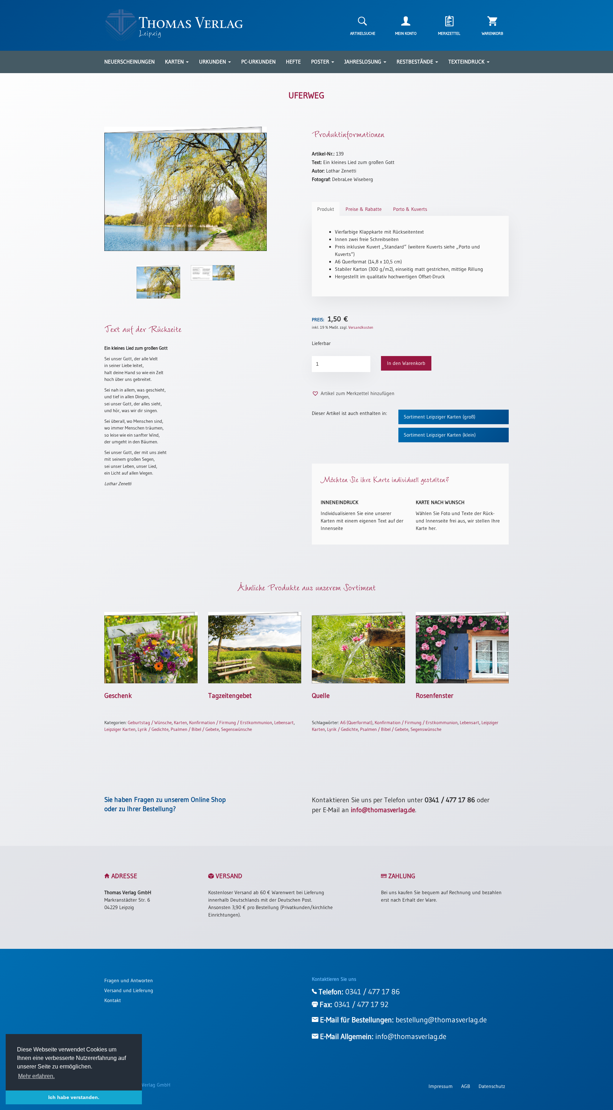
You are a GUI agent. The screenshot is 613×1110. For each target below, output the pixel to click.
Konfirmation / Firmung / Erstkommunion (230, 722)
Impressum (441, 1086)
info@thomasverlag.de (383, 810)
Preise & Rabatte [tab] (364, 209)
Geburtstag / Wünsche (150, 722)
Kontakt (112, 1000)
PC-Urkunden (258, 61)
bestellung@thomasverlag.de (441, 1019)
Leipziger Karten (120, 729)
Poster (321, 61)
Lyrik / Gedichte (153, 729)
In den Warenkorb (406, 363)
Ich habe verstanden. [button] (73, 1097)
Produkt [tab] (325, 209)
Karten (175, 61)
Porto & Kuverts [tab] (410, 209)
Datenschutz (492, 1086)
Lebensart (284, 722)
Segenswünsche (236, 729)
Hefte (293, 61)
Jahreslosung (363, 61)
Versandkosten (360, 327)
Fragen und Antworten (128, 980)
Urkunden (213, 61)
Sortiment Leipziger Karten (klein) (440, 435)
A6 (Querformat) (356, 722)
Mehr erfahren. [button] (36, 1076)
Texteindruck (467, 61)
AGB (465, 1086)
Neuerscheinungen (129, 61)
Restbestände (416, 61)
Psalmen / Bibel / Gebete (195, 729)
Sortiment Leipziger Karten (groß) (439, 417)
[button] (353, 393)
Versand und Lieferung (128, 990)
